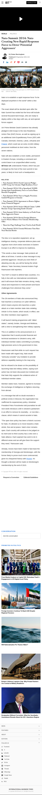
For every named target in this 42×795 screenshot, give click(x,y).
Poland (4, 144)
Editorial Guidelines (31, 477)
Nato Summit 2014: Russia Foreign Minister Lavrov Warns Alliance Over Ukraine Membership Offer (19, 220)
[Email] (22, 62)
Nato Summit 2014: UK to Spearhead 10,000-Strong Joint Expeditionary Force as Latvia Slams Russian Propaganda (19, 190)
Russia (29, 459)
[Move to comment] (26, 62)
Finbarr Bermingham (17, 54)
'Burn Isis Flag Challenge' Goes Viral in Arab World (22, 225)
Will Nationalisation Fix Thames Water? (14, 645)
